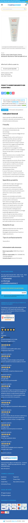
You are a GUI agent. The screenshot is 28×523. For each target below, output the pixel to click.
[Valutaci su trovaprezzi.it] (8, 317)
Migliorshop (14, 521)
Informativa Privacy (6, 484)
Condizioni (3, 479)
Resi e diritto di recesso (18, 481)
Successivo (10, 343)
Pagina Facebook (6, 493)
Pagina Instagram (6, 495)
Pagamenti (16, 477)
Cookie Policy (4, 481)
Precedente (4, 343)
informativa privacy (16, 295)
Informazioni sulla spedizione (16, 110)
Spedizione (3, 477)
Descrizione (5, 110)
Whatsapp (6, 281)
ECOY (17, 103)
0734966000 (7, 278)
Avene (2, 53)
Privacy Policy (16, 479)
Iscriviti (24, 292)
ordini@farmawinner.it (10, 283)
